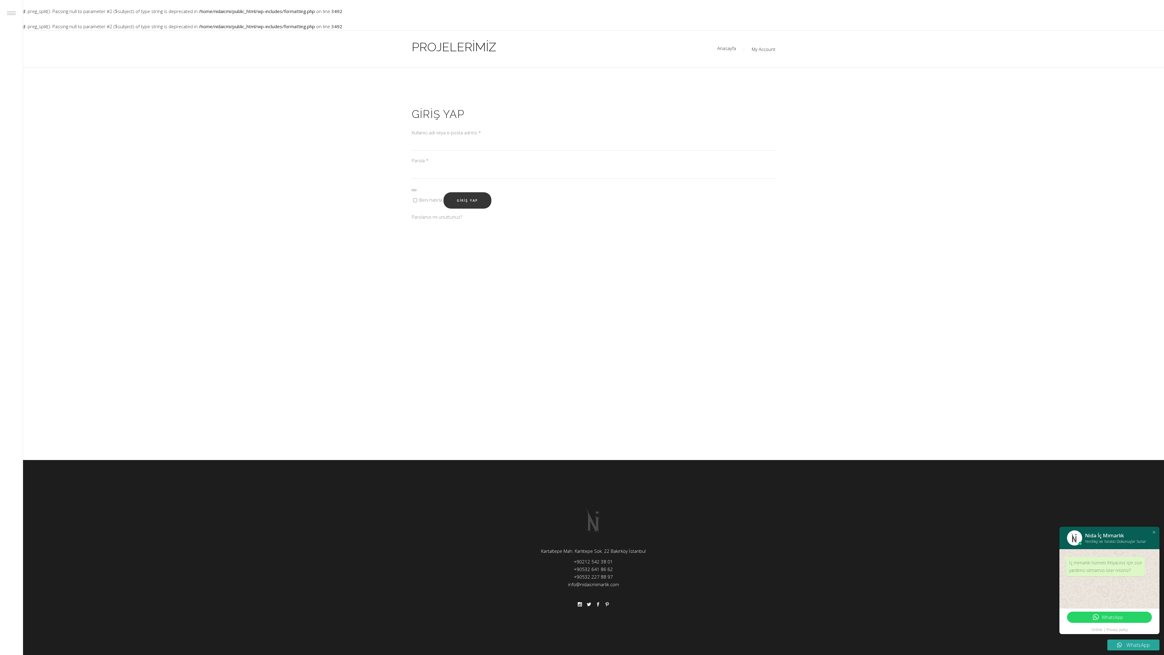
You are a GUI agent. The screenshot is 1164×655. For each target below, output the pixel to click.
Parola (420, 160)
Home (726, 49)
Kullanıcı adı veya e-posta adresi (446, 132)
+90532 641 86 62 (593, 569)
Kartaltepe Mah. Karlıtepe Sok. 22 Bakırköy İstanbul (593, 551)
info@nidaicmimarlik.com (593, 584)
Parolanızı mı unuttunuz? (437, 217)
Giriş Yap (467, 200)
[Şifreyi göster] (414, 190)
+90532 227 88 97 (593, 577)
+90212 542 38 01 (593, 562)
